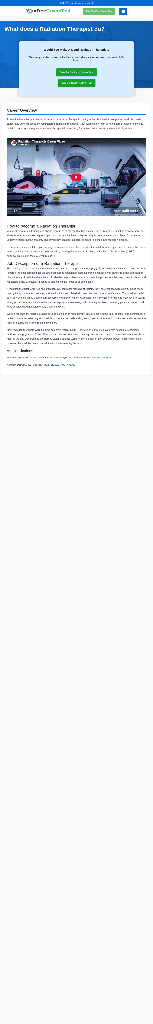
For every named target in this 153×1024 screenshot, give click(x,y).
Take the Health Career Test (76, 82)
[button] (99, 11)
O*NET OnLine (66, 365)
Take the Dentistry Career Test (76, 72)
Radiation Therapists (102, 357)
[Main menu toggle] (123, 11)
